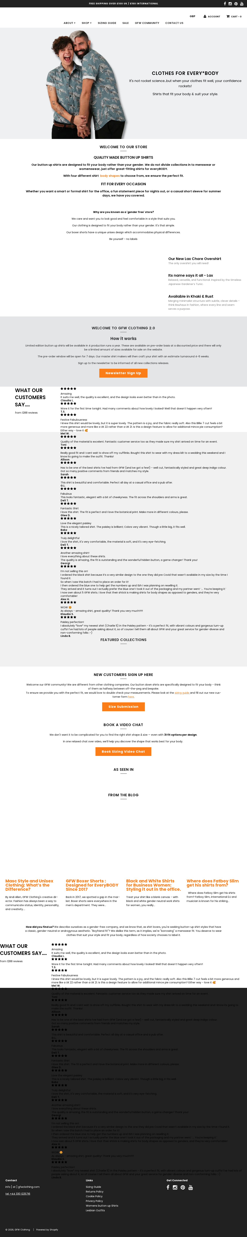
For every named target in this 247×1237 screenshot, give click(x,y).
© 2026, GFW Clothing (17, 1229)
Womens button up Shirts (102, 1206)
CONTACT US (174, 23)
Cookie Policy (94, 1196)
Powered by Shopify (47, 1229)
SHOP (86, 23)
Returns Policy (94, 1191)
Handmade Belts (33, 655)
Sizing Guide (93, 1187)
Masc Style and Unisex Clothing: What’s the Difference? (29, 885)
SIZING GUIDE (107, 23)
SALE (125, 23)
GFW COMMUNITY (147, 23)
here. (131, 697)
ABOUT (69, 23)
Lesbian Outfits (95, 1210)
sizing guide (182, 693)
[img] (145, 389)
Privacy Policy (94, 1201)
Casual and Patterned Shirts (93, 655)
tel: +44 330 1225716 (17, 1194)
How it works (123, 338)
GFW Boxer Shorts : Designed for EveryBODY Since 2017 (92, 885)
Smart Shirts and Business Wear (214, 655)
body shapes (110, 176)
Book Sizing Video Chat (123, 751)
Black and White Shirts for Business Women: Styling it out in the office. (153, 885)
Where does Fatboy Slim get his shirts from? (213, 883)
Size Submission (123, 706)
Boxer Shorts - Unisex (153, 655)
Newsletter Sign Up (123, 373)
